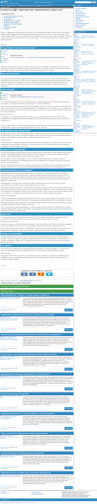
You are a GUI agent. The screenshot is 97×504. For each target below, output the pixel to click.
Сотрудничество (35, 492)
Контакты (49, 2)
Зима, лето (7, 25)
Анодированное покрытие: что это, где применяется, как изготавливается (28, 413)
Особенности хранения (10, 27)
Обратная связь (5, 493)
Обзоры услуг (79, 22)
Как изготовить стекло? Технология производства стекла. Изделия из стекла (29, 354)
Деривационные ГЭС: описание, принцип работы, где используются (25, 374)
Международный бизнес (82, 17)
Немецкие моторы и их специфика (13, 24)
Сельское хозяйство (81, 8)
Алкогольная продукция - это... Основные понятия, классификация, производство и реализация (38, 57)
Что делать (7, 28)
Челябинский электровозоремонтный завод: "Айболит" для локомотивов (27, 315)
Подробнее (68, 310)
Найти (94, 2)
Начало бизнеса (79, 20)
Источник (3, 265)
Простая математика (9, 17)
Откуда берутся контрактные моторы (13, 16)
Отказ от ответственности (29, 502)
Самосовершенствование (82, 23)
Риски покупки (8, 19)
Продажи (77, 18)
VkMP (5, 2)
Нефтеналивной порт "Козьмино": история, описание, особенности (25, 295)
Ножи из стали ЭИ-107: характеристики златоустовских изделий (24, 433)
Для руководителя (80, 13)
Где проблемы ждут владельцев (12, 20)
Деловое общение (80, 25)
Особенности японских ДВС (11, 22)
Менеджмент (79, 27)
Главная (36, 2)
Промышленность (5, 310)
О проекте (43, 2)
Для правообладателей (37, 494)
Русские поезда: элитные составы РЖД (14, 394)
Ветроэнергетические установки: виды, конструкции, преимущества (26, 473)
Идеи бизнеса (79, 12)
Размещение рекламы (37, 493)
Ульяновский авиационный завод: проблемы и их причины (22, 453)
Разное (77, 10)
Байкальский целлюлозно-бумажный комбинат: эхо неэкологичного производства (31, 334)
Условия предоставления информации (11, 502)
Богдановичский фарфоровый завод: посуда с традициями (27, 96)
